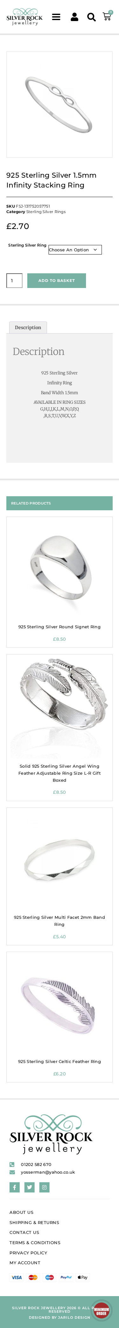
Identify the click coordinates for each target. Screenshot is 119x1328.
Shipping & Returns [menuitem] (34, 1222)
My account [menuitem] (25, 1262)
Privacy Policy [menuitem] (28, 1252)
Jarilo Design (74, 1317)
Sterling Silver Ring (27, 245)
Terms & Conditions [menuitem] (35, 1242)
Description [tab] (28, 327)
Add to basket (56, 280)
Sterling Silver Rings (46, 211)
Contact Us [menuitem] (24, 1232)
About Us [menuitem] (21, 1212)
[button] (56, 17)
